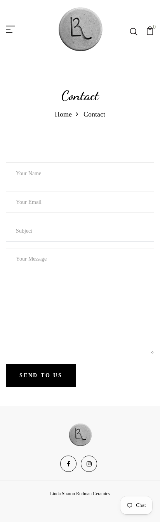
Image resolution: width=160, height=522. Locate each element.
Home (63, 114)
